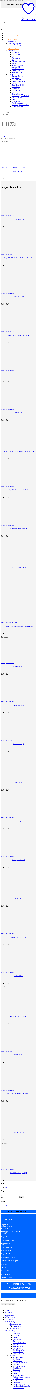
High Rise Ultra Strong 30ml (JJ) (18, 490)
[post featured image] (18, 153)
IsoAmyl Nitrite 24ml (18, 860)
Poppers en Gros (6, 1244)
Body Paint (15, 78)
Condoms (15, 83)
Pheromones (16, 101)
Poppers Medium (10, 1128)
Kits (13, 60)
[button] (3, 136)
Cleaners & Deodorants (19, 81)
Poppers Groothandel (7, 1237)
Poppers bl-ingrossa (7, 1250)
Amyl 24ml (18, 821)
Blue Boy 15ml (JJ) (18, 1132)
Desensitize (15, 88)
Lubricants (11, 51)
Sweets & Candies (17, 106)
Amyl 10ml (18, 898)
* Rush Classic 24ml (18, 296)
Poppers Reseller (6, 1254)
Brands (3, 167)
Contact (3, 1267)
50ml (6, 1187)
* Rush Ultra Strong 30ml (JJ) (18, 1173)
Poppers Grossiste (6, 1247)
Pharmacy (11, 74)
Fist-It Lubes (16, 58)
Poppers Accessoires (14, 43)
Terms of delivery (6, 1278)
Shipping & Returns (7, 1271)
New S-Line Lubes (18, 69)
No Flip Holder (17, 1326)
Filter (21, 1197)
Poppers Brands (14, 1328)
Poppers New (12, 41)
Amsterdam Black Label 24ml (18, 1016)
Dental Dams (16, 87)
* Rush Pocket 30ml (18, 705)
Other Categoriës (13, 49)
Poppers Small (10, 215)
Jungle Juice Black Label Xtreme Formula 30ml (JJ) (18, 451)
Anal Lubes (15, 52)
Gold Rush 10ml (18, 1055)
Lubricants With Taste (18, 61)
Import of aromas (6, 1274)
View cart (4, 1304)
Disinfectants (16, 90)
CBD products (16, 79)
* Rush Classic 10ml (18, 219)
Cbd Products (16, 54)
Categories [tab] (8, 1310)
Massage (14, 63)
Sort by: (3, 138)
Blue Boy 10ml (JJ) (18, 744)
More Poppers (12, 39)
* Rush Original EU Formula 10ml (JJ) (18, 335)
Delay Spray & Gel (18, 85)
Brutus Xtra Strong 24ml (18, 937)
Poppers (3, 215)
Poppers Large (10, 293)
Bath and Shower (17, 76)
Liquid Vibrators (17, 97)
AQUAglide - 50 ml (18, 171)
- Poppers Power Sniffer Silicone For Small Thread (18, 626)
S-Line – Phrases (17, 70)
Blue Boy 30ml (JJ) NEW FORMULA (18, 1093)
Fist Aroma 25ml (18, 782)
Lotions (14, 99)
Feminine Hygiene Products (20, 96)
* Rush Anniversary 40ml (18, 567)
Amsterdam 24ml (18, 374)
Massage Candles (17, 65)
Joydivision (8, 167)
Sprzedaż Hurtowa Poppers (9, 1261)
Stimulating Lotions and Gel (20, 105)
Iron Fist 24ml (18, 412)
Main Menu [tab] (8, 1312)
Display (14, 56)
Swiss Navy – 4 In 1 (18, 72)
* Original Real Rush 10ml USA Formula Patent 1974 (18, 258)
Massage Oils (16, 67)
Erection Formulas (17, 94)
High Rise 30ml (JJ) (18, 666)
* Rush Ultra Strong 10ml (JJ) (18, 528)
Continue (11, 1304)
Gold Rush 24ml (18, 976)
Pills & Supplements (18, 103)
